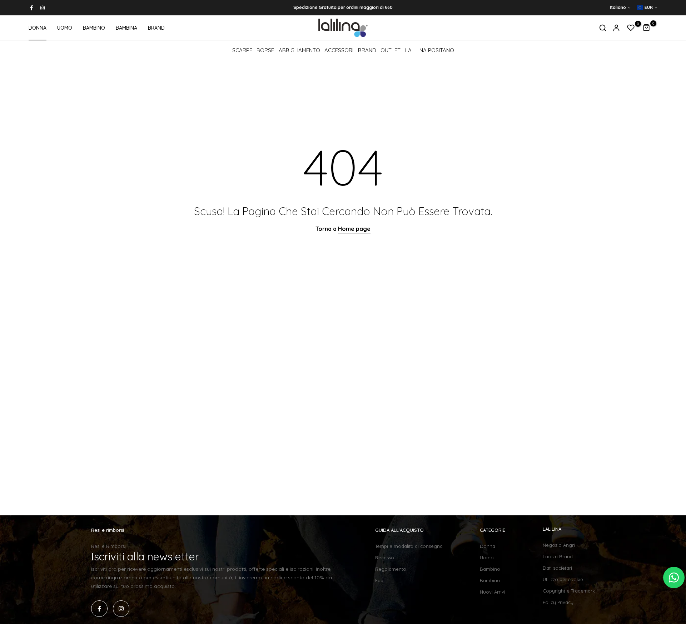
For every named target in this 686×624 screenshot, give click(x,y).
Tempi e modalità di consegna (409, 546)
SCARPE (242, 50)
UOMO (64, 28)
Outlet (391, 50)
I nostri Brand (558, 556)
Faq (379, 580)
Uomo (487, 557)
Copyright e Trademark (569, 591)
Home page (354, 228)
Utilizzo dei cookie (563, 579)
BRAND (156, 28)
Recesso (384, 557)
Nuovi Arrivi (492, 592)
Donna (487, 546)
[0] (631, 28)
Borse (265, 50)
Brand (367, 50)
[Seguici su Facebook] (31, 8)
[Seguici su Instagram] (42, 8)
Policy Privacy (558, 602)
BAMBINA (126, 28)
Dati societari (557, 568)
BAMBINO (94, 28)
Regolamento (390, 569)
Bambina (490, 580)
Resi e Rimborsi (108, 546)
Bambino (490, 569)
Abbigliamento (299, 50)
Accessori (338, 50)
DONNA (37, 28)
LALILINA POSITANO (429, 50)
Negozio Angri (559, 545)
